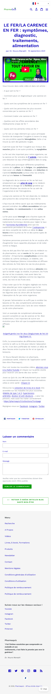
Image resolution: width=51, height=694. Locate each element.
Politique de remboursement (18, 587)
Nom (4, 441)
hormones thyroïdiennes (16, 225)
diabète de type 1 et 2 (12, 393)
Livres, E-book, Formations (17, 543)
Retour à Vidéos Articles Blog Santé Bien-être (27, 501)
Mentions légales (12, 568)
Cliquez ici (25, 383)
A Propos (9, 530)
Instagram (33, 406)
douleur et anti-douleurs (22, 396)
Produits (9, 549)
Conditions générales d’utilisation (20, 575)
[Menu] (46, 9)
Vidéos (8, 536)
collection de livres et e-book (27, 388)
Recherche (10, 523)
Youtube (8, 609)
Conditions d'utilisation (15, 581)
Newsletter (10, 555)
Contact (8, 562)
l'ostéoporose (38, 227)
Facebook (24, 406)
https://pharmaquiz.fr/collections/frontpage (22, 401)
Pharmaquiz (19, 686)
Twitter (41, 406)
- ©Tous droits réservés (33, 686)
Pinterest (9, 629)
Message (6, 461)
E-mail (5, 451)
